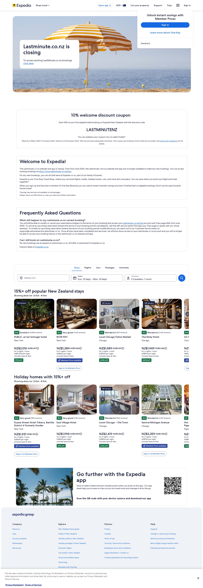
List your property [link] (19, 538)
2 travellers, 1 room (141, 279)
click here (28, 63)
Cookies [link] (107, 534)
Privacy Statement (14, 585)
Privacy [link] (107, 529)
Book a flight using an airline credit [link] (164, 543)
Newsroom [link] (16, 548)
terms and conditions (168, 141)
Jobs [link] (14, 534)
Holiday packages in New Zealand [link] (72, 543)
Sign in (187, 5)
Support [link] (154, 529)
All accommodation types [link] (68, 557)
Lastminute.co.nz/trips (133, 223)
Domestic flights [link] (64, 548)
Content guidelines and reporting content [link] (121, 557)
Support (158, 5)
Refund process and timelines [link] (163, 538)
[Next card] (189, 335)
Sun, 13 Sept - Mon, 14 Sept (92, 279)
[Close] (198, 578)
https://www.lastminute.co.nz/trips (55, 171)
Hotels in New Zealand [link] (67, 534)
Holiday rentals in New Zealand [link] (71, 538)
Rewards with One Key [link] (67, 567)
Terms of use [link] (109, 538)
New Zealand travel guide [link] (68, 529)
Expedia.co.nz (41, 247)
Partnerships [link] (17, 543)
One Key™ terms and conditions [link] (117, 543)
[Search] (181, 278)
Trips (169, 5)
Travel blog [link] (62, 562)
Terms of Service (33, 585)
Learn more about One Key (165, 32)
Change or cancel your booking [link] (163, 534)
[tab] (77, 267)
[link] (165, 43)
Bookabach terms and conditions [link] (117, 548)
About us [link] (16, 529)
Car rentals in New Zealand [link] (69, 553)
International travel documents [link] (163, 548)
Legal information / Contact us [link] (116, 553)
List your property (140, 5)
